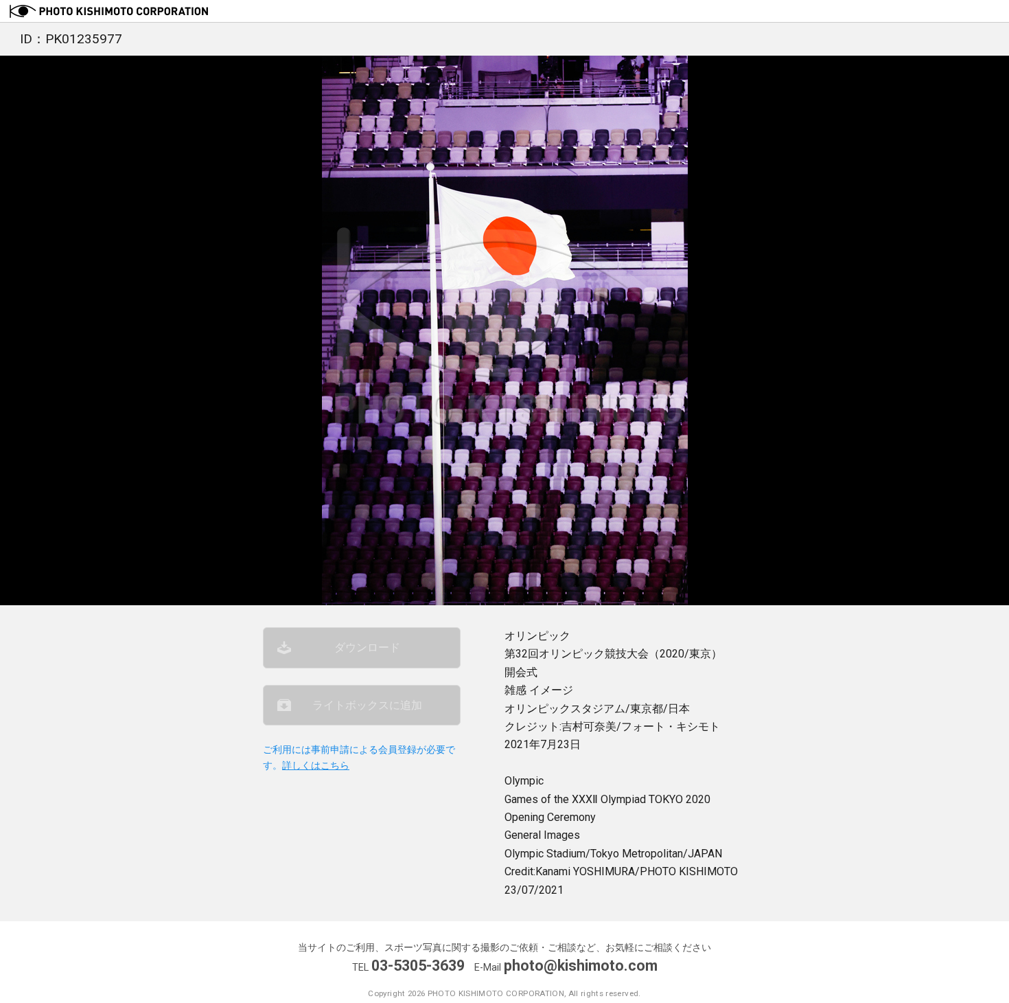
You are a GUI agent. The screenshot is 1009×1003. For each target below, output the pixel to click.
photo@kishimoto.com (581, 965)
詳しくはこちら (315, 765)
